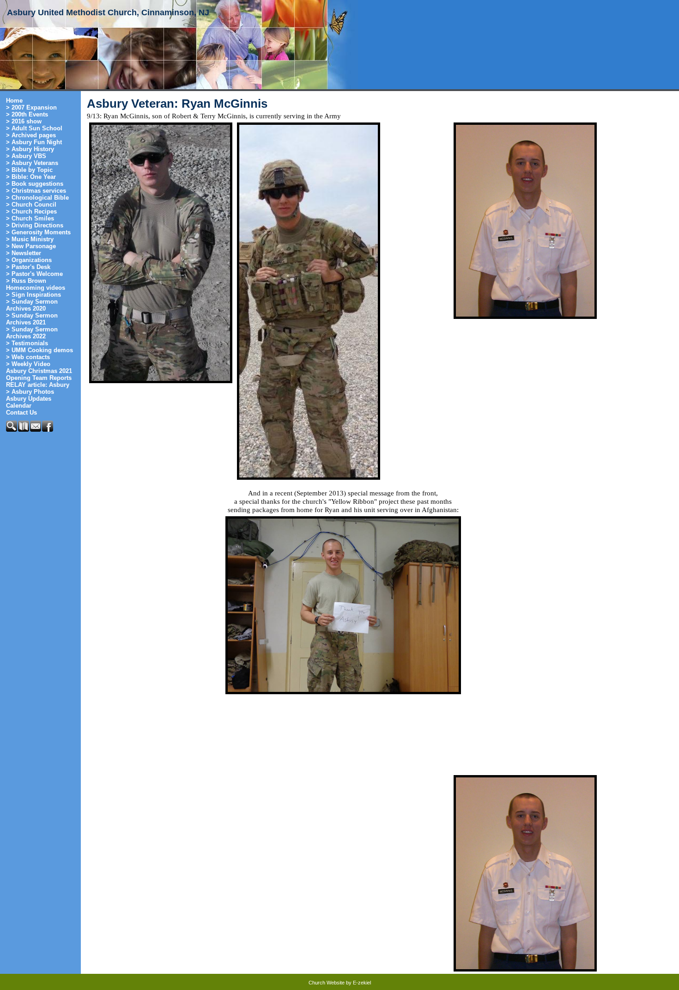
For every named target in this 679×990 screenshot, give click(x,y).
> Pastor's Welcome (34, 273)
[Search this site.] (12, 429)
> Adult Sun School (34, 128)
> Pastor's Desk (28, 266)
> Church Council (31, 204)
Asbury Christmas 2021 (39, 370)
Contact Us (21, 412)
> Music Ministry (30, 239)
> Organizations (29, 260)
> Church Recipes (31, 211)
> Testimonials (27, 343)
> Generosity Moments (38, 232)
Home (14, 100)
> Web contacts (28, 357)
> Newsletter (23, 253)
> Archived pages (31, 135)
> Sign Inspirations (33, 294)
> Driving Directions (34, 225)
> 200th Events (27, 114)
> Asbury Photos (30, 391)
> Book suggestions (34, 183)
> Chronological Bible (37, 197)
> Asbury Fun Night (34, 142)
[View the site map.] (24, 429)
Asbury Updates (28, 398)
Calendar (18, 405)
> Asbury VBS (26, 156)
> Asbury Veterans (32, 162)
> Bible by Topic (29, 169)
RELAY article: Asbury (37, 384)
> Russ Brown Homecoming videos (35, 284)
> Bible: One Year (31, 176)
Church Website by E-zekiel (340, 982)
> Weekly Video (28, 364)
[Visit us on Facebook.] (48, 429)
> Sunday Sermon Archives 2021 (32, 319)
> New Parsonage (31, 246)
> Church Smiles (30, 218)
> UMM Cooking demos (39, 350)
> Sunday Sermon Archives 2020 (32, 305)
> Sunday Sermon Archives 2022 (32, 333)
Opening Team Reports (39, 377)
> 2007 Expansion (31, 107)
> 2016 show (24, 121)
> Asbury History (30, 149)
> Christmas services (36, 190)
